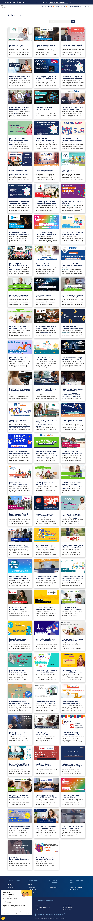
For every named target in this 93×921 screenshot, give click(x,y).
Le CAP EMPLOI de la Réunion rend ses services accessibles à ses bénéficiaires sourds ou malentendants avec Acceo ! (72, 608)
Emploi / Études (14, 880)
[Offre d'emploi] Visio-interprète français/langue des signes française (72, 765)
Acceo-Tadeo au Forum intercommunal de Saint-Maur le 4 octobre (45, 546)
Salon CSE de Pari (14, 269)
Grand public (60, 6)
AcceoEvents (73, 886)
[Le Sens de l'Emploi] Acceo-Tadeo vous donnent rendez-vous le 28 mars (19, 827)
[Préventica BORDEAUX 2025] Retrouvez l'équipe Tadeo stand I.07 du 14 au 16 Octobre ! (72, 515)
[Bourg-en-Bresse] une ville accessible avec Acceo (19, 515)
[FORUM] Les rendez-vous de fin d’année (45, 483)
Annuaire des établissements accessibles (50, 914)
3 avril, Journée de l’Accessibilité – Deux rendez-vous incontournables (43, 765)
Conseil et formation (53, 881)
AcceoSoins (31, 887)
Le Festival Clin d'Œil (42, 80)
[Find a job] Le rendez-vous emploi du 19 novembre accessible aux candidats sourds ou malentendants (72, 421)
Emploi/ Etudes (46, 6)
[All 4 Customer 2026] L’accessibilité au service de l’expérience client (46, 233)
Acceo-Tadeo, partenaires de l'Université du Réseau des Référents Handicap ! (45, 858)
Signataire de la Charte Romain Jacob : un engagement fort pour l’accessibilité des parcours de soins (46, 264)
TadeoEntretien (12, 886)
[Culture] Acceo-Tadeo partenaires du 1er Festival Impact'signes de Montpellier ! (19, 702)
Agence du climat (68, 580)
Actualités (65, 904)
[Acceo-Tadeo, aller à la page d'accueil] (4, 6)
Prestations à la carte (76, 881)
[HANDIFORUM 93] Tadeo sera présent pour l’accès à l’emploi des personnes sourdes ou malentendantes (19, 171)
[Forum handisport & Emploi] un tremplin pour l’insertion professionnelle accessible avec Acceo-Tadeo (73, 358)
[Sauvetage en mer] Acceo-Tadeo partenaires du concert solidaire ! (46, 515)
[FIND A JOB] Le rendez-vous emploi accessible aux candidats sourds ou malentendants (46, 171)
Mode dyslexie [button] (22, 2)
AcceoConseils (53, 887)
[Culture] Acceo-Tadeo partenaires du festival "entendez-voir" (17, 640)
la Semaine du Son (46, 332)
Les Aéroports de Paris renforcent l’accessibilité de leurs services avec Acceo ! (19, 546)
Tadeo (72, 54)
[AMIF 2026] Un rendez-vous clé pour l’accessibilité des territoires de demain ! (72, 139)
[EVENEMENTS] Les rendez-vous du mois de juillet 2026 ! (72, 77)
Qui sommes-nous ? (68, 907)
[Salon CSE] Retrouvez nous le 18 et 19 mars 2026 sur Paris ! (19, 264)
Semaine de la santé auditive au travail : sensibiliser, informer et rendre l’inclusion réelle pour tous (46, 452)
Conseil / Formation (74, 6)
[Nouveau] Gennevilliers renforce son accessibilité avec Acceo (45, 608)
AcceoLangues (32, 886)
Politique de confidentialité (42, 907)
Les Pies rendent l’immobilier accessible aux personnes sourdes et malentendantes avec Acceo (73, 171)
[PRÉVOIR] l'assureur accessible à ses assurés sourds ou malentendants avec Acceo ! (71, 452)
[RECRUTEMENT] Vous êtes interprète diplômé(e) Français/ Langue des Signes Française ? (73, 827)
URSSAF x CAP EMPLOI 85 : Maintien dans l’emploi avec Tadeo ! (72, 296)
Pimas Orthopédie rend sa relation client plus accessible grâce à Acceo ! (45, 46)
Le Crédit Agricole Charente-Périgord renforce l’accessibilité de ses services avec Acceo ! (46, 421)
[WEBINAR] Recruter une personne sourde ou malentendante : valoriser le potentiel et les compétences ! (72, 483)
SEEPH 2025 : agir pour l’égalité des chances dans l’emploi (19, 421)
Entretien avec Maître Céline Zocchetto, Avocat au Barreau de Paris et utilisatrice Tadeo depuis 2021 (19, 77)
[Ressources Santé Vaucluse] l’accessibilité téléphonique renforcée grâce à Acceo (18, 483)
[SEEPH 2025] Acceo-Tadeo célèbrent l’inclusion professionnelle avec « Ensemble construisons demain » (72, 390)
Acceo (23, 394)
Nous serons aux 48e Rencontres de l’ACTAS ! (18, 671)
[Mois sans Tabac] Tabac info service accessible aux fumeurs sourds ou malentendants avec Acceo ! (19, 452)
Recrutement (67, 909)
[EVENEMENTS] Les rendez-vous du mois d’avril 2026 (19, 202)
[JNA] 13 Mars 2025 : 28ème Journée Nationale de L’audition (46, 827)
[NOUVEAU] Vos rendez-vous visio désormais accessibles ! (20, 390)
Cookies (37, 909)
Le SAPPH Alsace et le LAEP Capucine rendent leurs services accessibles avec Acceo (72, 233)
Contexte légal (67, 911)
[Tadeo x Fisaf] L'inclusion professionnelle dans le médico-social (19, 108)
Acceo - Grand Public (34, 894)
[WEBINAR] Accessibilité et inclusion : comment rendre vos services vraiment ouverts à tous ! (46, 390)
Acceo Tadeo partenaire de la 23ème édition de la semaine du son (46, 327)
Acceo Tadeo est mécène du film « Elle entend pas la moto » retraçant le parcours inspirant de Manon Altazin (72, 546)
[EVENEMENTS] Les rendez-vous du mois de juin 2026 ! (46, 139)
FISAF (15, 113)
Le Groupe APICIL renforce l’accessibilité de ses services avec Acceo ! (19, 608)
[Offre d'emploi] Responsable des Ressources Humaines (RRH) (46, 733)
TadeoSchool (11, 887)
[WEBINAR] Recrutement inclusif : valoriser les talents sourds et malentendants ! (19, 296)
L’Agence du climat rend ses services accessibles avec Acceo (72, 577)
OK (73, 22)
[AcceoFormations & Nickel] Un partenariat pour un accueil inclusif (46, 577)
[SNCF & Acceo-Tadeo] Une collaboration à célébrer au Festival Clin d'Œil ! (46, 77)
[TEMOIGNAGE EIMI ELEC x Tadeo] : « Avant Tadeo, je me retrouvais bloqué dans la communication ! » (72, 108)
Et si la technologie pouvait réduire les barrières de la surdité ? (72, 46)
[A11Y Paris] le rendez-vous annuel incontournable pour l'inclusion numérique (46, 640)
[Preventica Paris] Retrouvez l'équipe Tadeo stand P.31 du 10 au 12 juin (71, 671)
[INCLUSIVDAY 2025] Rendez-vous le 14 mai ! (70, 733)
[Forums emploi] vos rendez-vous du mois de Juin (72, 640)
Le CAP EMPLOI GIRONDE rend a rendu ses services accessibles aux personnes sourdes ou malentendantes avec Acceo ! (19, 796)
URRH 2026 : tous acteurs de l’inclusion (72, 202)
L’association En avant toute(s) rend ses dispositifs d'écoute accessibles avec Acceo (19, 233)
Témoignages (67, 905)
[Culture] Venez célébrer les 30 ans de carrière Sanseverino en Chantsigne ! (19, 733)
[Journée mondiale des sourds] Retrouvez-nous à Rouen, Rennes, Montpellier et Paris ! (19, 577)
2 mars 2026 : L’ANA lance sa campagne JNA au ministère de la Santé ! (72, 264)
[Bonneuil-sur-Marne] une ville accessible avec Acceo (46, 202)
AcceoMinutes (74, 889)
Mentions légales (39, 904)
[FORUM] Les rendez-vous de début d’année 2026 (19, 327)
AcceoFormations (54, 886)
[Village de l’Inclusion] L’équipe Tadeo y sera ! (44, 358)
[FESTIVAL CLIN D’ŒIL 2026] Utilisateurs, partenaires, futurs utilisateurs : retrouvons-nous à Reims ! (45, 108)
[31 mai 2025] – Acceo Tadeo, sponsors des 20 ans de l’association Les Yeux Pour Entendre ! (46, 671)
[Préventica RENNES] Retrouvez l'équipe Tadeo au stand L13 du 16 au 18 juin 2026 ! (19, 139)
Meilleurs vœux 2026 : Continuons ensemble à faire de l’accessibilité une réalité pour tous (73, 327)
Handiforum (21, 176)
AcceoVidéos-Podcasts (76, 887)
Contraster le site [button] (9, 2)
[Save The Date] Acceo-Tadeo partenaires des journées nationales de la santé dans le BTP (71, 702)
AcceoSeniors (32, 889)
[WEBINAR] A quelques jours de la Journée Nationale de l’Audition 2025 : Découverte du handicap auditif (20, 858)
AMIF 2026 (75, 144)
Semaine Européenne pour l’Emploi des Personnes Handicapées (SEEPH (19, 427)
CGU (36, 905)
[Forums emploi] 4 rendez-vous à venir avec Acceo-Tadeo (45, 702)
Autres (87, 6)
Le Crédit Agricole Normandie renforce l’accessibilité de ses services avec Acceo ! (17, 46)
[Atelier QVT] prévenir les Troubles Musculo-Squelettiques (18, 358)
